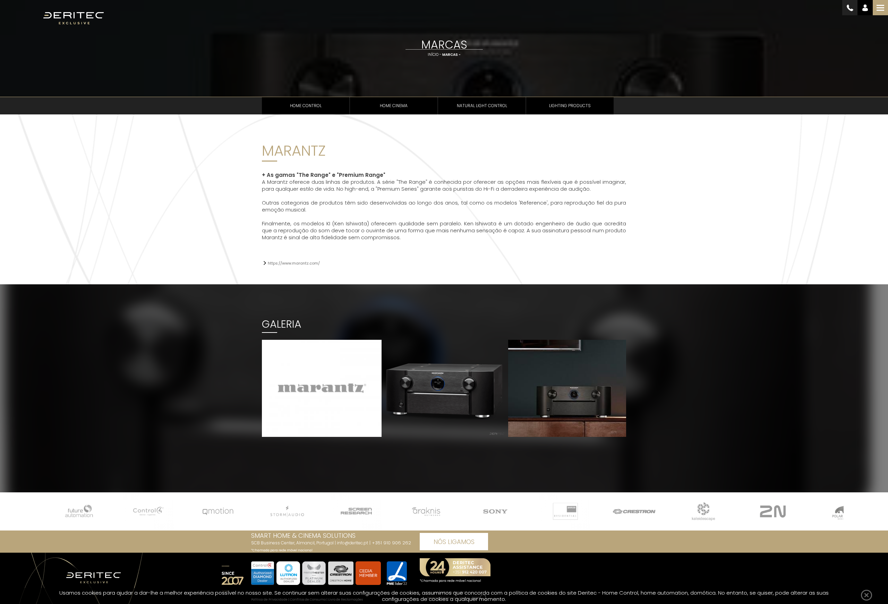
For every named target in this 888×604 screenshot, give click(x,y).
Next (630, 386)
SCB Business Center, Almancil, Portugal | (294, 543)
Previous (258, 386)
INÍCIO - (435, 54)
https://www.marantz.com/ (294, 263)
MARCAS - (451, 54)
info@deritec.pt (352, 543)
